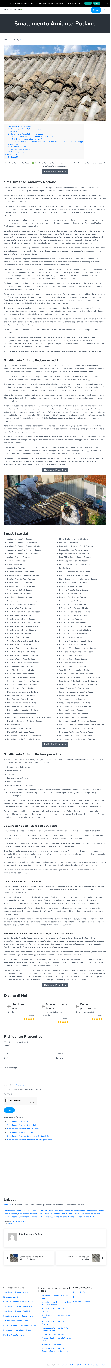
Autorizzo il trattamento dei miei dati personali (24, 1090)
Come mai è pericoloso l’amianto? (26, 139)
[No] (107, 3)
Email (6, 1058)
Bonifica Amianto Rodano (86, 1217)
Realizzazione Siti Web (67, 1365)
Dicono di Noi (11, 144)
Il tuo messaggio (11, 1067)
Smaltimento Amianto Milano (19, 1121)
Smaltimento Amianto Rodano (18, 126)
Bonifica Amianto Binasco (53, 1344)
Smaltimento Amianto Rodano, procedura (26, 134)
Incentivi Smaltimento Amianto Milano (19, 1325)
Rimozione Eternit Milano (14, 1297)
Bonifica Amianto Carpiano (53, 1334)
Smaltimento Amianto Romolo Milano (23, 1128)
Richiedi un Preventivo (15, 154)
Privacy (76, 1297)
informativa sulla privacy (19, 1085)
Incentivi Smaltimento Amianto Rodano (28, 1217)
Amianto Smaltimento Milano (15, 1320)
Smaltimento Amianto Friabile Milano (19, 1306)
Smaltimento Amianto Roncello (20, 1132)
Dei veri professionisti (18, 152)
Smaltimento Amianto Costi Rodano (33, 1213)
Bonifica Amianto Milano (13, 1335)
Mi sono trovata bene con (19, 149)
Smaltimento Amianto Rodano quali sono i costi (32, 136)
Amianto (7, 1204)
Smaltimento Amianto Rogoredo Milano (24, 1125)
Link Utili (13, 157)
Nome (6, 1053)
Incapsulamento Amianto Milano (17, 1330)
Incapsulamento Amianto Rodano (60, 1217)
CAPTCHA (8, 1094)
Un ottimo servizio (17, 146)
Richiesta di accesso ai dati (84, 1301)
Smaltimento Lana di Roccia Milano (18, 1316)
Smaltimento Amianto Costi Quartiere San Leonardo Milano (55, 1349)
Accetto (88, 3)
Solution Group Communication (96, 1365)
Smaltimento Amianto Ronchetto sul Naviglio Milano (29, 1139)
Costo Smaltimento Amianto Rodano (69, 1210)
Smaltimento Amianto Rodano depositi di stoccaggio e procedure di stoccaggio (48, 141)
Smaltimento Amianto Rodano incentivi (25, 129)
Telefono (60, 1058)
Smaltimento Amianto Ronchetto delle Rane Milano (29, 1136)
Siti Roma (80, 1365)
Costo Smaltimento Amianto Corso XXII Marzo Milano (56, 1303)
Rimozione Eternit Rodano (42, 1210)
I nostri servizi (11, 131)
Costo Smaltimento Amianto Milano (18, 1301)
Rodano (9, 1224)
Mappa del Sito (79, 1292)
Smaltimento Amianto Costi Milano (18, 1311)
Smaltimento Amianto (18, 1221)
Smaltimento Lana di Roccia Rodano (65, 1213)
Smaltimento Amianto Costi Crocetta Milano (53, 1322)
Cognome (59, 1053)
